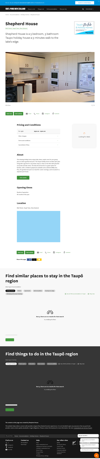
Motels (19, 290)
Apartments (27, 290)
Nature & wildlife (52, 363)
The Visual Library (61, 444)
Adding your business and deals (44, 446)
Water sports (22, 363)
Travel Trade (60, 446)
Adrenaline (32, 363)
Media (58, 442)
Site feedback (24, 442)
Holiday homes (10, 290)
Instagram (10, 445)
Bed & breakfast (38, 290)
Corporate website (61, 450)
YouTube (10, 449)
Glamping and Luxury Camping (14, 294)
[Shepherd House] (84, 28)
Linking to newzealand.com (43, 448)
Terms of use (39, 450)
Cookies (38, 454)
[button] (31, 9)
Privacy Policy (39, 452)
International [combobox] (89, 9)
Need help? (23, 444)
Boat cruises (41, 363)
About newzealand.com (42, 444)
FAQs (37, 442)
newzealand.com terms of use (83, 428)
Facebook (10, 447)
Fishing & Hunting (11, 363)
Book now (9, 113)
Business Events (61, 448)
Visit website (18, 113)
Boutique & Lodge (49, 290)
